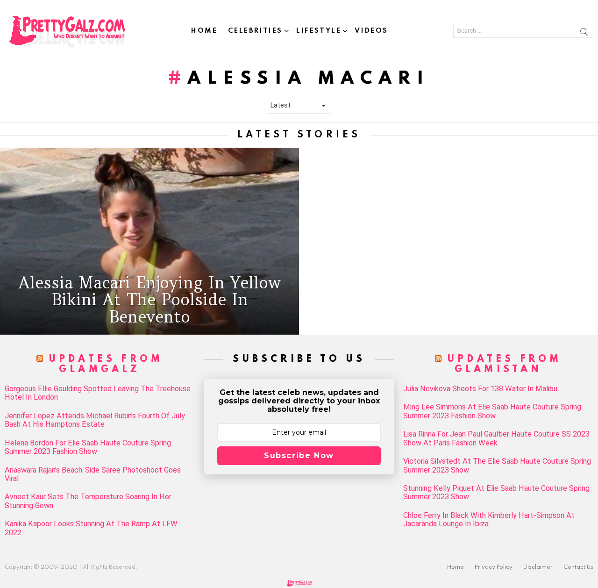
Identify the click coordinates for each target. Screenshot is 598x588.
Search (584, 33)
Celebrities (255, 31)
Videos (371, 31)
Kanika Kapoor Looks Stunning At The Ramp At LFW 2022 (91, 528)
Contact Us (578, 567)
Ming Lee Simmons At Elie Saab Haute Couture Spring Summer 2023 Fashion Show (492, 411)
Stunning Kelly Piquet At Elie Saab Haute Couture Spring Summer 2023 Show (496, 492)
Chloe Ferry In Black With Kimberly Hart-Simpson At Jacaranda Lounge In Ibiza (489, 519)
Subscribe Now (299, 455)
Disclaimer (538, 567)
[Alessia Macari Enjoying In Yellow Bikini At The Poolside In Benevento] (149, 241)
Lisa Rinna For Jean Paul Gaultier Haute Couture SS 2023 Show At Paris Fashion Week (496, 438)
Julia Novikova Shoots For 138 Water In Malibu (480, 389)
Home (204, 31)
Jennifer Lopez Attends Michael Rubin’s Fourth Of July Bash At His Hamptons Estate (95, 420)
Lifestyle (318, 31)
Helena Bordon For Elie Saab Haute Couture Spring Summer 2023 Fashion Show (88, 447)
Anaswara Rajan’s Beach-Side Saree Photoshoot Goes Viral (93, 474)
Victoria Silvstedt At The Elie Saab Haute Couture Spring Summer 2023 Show (497, 465)
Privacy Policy (494, 567)
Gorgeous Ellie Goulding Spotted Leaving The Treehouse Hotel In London (98, 393)
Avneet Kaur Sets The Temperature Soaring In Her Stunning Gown (88, 501)
